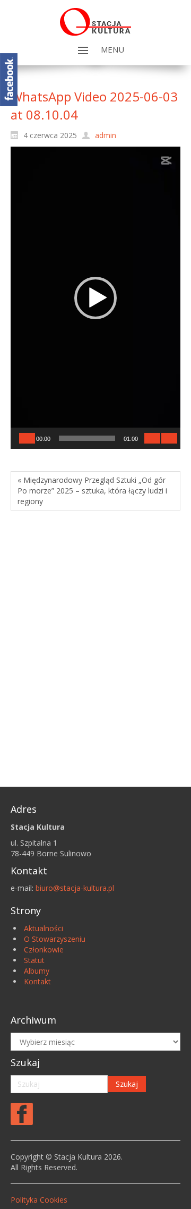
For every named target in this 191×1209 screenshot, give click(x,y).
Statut (34, 960)
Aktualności (43, 928)
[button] (95, 298)
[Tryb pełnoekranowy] (169, 438)
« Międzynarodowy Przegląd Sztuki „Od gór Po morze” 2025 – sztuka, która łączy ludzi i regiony (92, 490)
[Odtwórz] (27, 438)
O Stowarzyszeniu (54, 939)
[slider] (87, 438)
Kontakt (37, 981)
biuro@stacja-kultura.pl (75, 888)
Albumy (36, 971)
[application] (95, 298)
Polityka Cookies (39, 1200)
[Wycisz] (152, 438)
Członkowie (44, 949)
